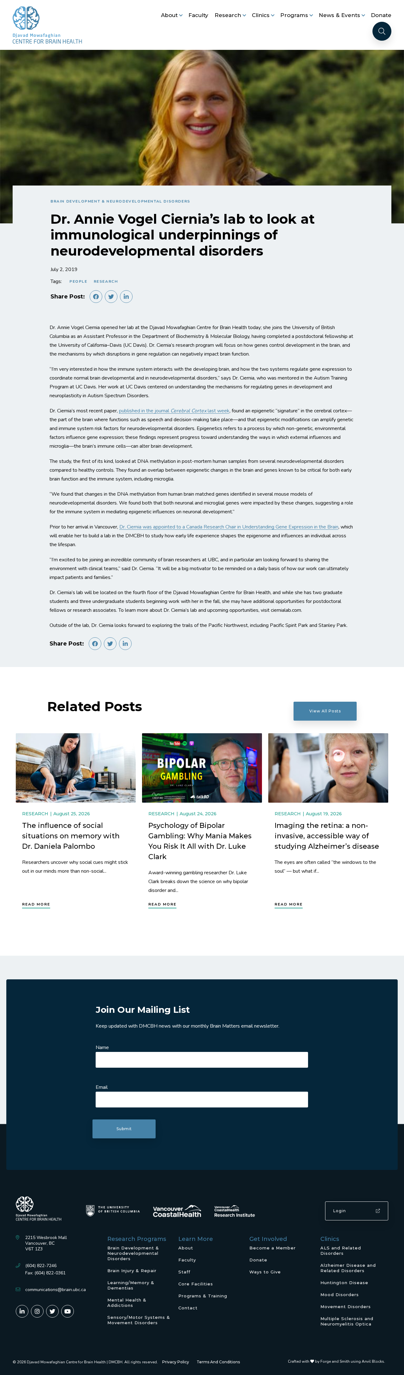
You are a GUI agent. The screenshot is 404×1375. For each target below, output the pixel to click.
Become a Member (272, 1247)
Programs (294, 15)
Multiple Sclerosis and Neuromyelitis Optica (346, 1321)
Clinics (261, 15)
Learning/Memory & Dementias (130, 1285)
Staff (184, 1271)
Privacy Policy (175, 1362)
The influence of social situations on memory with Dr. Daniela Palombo (71, 836)
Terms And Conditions (218, 1362)
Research (228, 15)
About (169, 15)
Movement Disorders (345, 1306)
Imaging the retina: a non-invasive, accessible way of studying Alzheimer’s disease (327, 836)
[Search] (381, 31)
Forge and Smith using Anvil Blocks (352, 1361)
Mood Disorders (339, 1294)
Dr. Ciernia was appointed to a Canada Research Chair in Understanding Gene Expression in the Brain (228, 526)
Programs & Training (202, 1295)
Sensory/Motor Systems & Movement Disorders (138, 1320)
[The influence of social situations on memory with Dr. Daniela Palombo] (76, 768)
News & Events (339, 15)
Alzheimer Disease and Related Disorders (348, 1268)
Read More (36, 904)
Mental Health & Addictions (126, 1302)
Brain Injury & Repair (132, 1270)
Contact (188, 1307)
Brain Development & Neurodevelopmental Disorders (120, 201)
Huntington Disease (344, 1282)
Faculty (198, 15)
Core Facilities (195, 1283)
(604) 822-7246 (40, 1266)
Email (102, 1087)
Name (102, 1047)
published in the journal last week (174, 410)
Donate (381, 15)
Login (339, 1210)
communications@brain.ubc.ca (55, 1290)
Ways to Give (265, 1271)
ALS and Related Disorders (340, 1250)
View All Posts (325, 711)
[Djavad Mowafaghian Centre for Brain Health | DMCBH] (47, 25)
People (78, 281)
